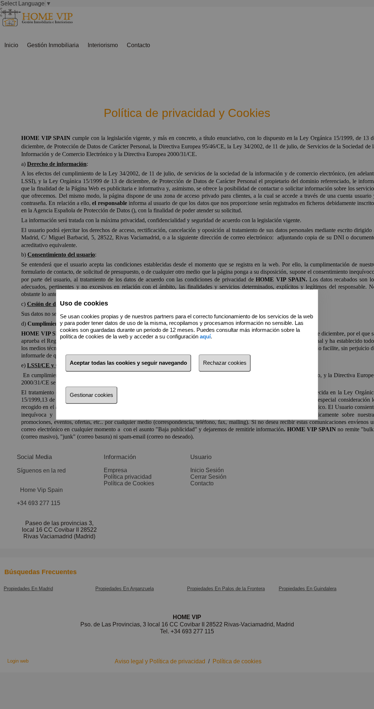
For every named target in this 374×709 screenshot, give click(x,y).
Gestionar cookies (91, 395)
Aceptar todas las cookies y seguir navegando (128, 363)
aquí (205, 336)
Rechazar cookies (225, 363)
